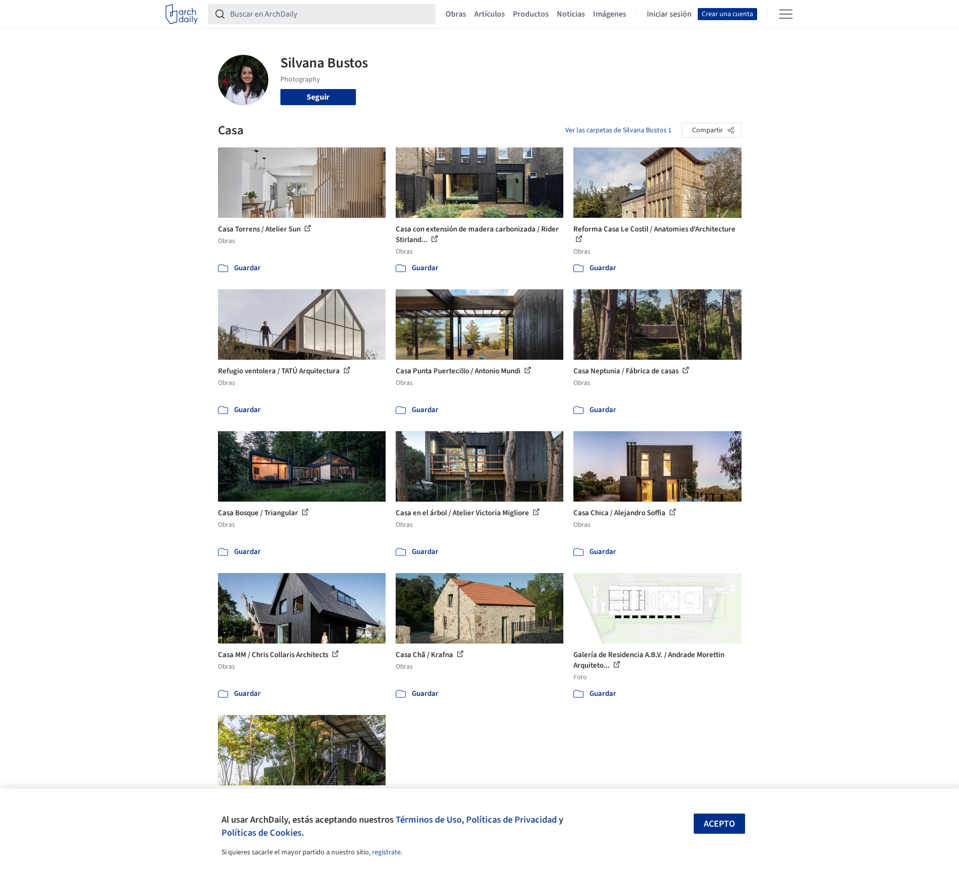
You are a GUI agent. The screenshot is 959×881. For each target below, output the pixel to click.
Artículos (489, 14)
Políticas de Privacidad (511, 819)
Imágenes (609, 14)
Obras (456, 14)
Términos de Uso (429, 819)
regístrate (386, 852)
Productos (531, 14)
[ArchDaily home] (182, 14)
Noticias (571, 14)
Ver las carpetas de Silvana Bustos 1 (618, 130)
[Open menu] (786, 14)
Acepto (719, 824)
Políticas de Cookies (262, 832)
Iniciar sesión (669, 14)
